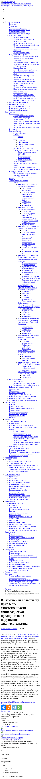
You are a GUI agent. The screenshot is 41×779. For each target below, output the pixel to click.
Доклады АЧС (27, 211)
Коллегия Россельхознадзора (19, 33)
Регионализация (15, 379)
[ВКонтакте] (3, 707)
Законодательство (28, 702)
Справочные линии (16, 446)
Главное (12, 404)
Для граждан (9, 419)
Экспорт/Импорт (15, 131)
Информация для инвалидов (23, 79)
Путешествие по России (22, 435)
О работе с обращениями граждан (21, 425)
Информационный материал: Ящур (28, 193)
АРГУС (16, 135)
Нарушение (17, 702)
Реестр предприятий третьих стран (25, 163)
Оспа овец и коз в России (31, 278)
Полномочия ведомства (17, 28)
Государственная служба (18, 55)
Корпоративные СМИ (17, 416)
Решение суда (6, 704)
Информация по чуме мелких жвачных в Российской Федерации (28, 337)
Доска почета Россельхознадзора (25, 87)
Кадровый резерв (19, 68)
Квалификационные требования (25, 70)
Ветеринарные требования (23, 148)
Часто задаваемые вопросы (19, 448)
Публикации (26, 202)
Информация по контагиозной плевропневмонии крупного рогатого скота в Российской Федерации (29, 321)
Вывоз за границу (19, 433)
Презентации (18, 381)
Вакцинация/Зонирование (26, 189)
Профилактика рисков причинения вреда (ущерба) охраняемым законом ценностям (26, 123)
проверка (4, 702)
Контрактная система (16, 104)
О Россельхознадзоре (12, 22)
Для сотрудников (11, 458)
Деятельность (10, 112)
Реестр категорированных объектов (26, 127)
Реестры (12, 179)
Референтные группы (21, 37)
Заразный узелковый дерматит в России (29, 264)
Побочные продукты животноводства (22, 396)
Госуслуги (13, 129)
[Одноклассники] (8, 707)
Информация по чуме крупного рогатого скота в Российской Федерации (27, 287)
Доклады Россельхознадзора (23, 39)
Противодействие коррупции (19, 108)
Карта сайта (17, 739)
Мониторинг (14, 391)
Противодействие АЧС (30, 221)
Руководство (13, 24)
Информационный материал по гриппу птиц (29, 234)
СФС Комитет (23, 142)
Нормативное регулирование (27, 298)
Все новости (5, 711)
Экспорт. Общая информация (24, 167)
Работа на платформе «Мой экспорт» (26, 169)
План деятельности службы (23, 43)
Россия (15, 183)
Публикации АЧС (28, 223)
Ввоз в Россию (18, 431)
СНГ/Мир (25, 204)
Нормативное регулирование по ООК (30, 275)
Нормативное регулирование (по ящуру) (28, 198)
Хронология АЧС (28, 225)
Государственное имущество (19, 106)
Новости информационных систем (21, 408)
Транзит (16, 165)
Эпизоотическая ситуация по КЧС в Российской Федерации (29, 363)
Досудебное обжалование (18, 110)
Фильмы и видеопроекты (18, 414)
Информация (26, 293)
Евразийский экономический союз (25, 150)
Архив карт (26, 291)
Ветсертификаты (19, 133)
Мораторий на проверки (22, 118)
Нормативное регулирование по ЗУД (30, 271)
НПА (15, 74)
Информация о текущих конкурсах (25, 56)
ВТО (15, 139)
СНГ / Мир (26, 314)
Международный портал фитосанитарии (15, 734)
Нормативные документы (27, 152)
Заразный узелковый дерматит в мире (29, 267)
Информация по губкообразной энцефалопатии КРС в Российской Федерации (29, 305)
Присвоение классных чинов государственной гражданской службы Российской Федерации (24, 96)
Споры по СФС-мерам (26, 144)
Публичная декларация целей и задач (26, 45)
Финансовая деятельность (18, 102)
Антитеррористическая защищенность (23, 400)
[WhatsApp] (19, 707)
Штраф (10, 702)
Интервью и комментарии (18, 412)
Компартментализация (17, 393)
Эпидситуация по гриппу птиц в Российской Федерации (29, 227)
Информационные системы (19, 171)
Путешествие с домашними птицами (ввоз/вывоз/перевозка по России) (26, 443)
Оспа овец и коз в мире (30, 280)
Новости (25, 295)
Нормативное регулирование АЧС (29, 218)
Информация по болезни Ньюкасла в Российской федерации (26, 352)
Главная (8, 589)
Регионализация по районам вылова (26, 385)
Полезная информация (17, 450)
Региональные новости (9, 629)
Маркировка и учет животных (20, 395)
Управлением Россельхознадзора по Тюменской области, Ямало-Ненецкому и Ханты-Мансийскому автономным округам (20, 636)
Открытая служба (15, 35)
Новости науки (14, 410)
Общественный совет (17, 32)
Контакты (12, 417)
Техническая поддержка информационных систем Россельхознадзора (24, 470)
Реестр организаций (25, 160)
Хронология (26, 205)
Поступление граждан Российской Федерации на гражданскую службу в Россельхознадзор (26, 64)
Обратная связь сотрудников (23, 100)
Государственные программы (19, 30)
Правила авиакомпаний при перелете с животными (23, 439)
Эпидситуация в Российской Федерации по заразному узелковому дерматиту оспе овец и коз (28, 258)
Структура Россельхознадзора (20, 461)
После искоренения (29, 301)
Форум (20, 137)
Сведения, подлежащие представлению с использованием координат (25, 49)
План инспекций (19, 161)
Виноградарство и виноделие (19, 398)
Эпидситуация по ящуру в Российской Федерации (27, 185)
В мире (24, 230)
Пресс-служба (10, 402)
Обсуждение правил (25, 177)
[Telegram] (14, 707)
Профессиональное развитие (23, 72)
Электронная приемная (21, 53)
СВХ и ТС (21, 154)
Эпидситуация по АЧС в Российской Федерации (26, 208)
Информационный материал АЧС (28, 214)
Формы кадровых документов (24, 81)
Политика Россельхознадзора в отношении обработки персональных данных (24, 453)
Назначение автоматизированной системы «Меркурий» (25, 174)
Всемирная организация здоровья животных (17, 730)
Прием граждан (14, 423)
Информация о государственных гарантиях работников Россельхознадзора (25, 91)
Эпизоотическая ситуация (18, 181)
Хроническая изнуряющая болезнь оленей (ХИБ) (27, 373)
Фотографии (26, 316)
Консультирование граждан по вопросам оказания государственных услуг (23, 466)
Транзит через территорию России (25, 437)
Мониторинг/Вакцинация (27, 239)
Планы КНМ (18, 119)
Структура (13, 26)
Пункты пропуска (24, 156)
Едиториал (21, 140)
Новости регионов (16, 406)
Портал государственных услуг (12, 738)
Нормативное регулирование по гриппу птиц (28, 244)
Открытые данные (20, 41)
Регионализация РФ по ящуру (24, 383)
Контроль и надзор (16, 114)
